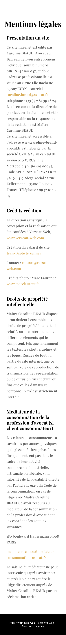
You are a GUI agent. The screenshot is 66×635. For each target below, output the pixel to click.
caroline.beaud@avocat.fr (27, 94)
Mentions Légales (33, 626)
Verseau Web (46, 623)
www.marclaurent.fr (23, 283)
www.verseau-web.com (25, 237)
